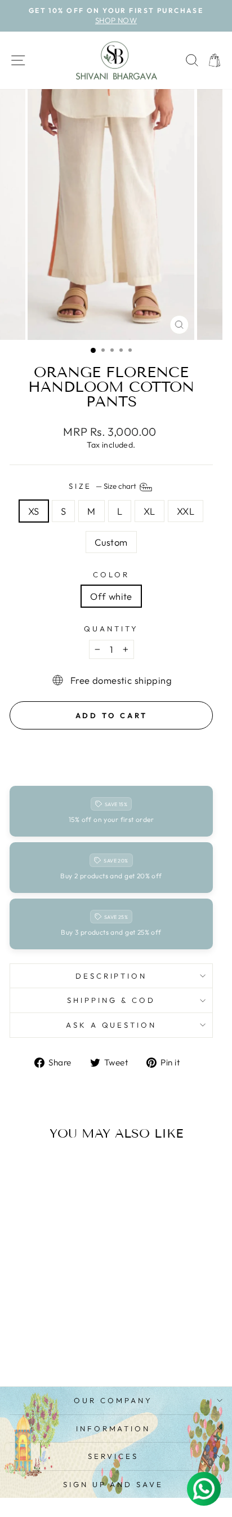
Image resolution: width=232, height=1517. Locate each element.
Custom (111, 542)
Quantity (111, 628)
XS (33, 511)
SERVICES (113, 1456)
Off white (111, 596)
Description (111, 975)
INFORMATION (113, 1428)
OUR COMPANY (113, 1400)
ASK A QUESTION (111, 1024)
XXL (185, 511)
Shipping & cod (111, 1000)
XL (149, 511)
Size (104, 485)
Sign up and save (113, 1484)
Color (111, 574)
